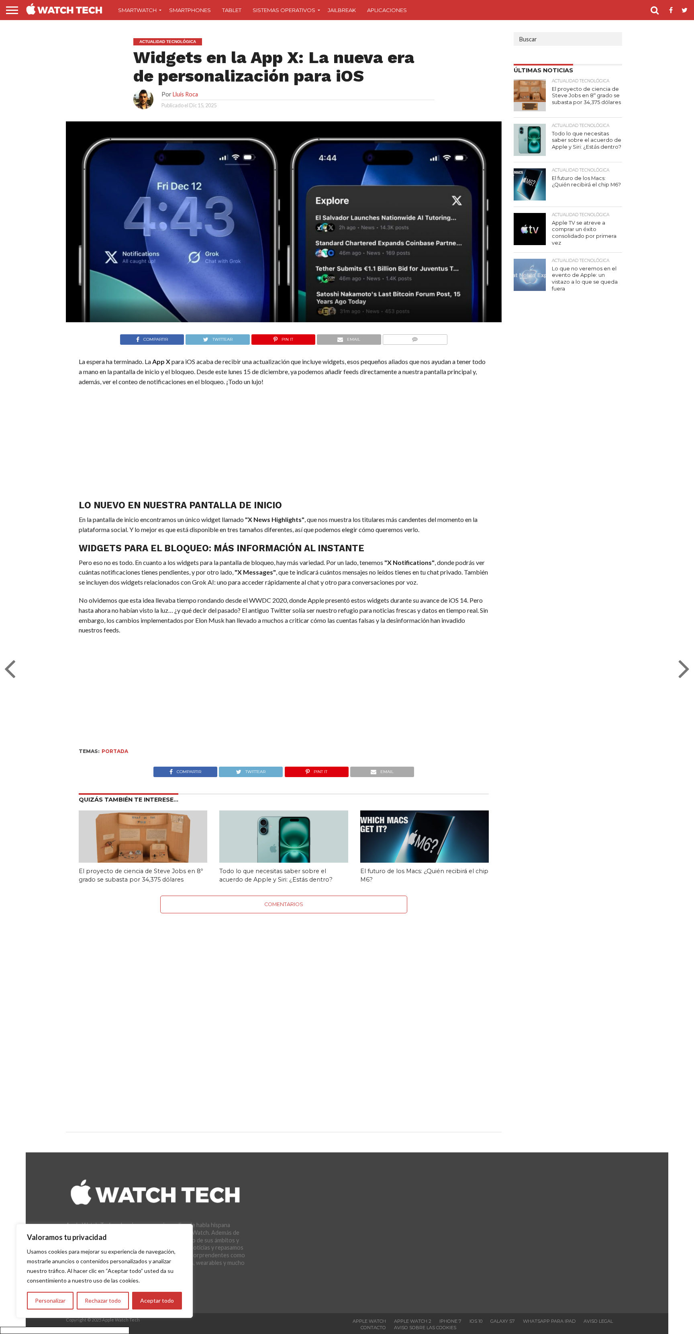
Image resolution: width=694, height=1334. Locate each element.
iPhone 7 (450, 1321)
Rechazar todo (103, 1300)
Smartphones (190, 10)
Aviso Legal (598, 1321)
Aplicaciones (387, 10)
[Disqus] (284, 1013)
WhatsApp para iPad (549, 1321)
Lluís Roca (185, 94)
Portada (115, 751)
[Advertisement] (283, 445)
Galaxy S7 (502, 1321)
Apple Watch (369, 1321)
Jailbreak (342, 10)
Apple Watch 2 (412, 1321)
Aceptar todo (157, 1300)
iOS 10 (475, 1321)
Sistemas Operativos (284, 10)
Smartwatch (137, 10)
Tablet (231, 10)
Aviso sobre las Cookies (425, 1327)
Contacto (373, 1327)
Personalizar (50, 1300)
